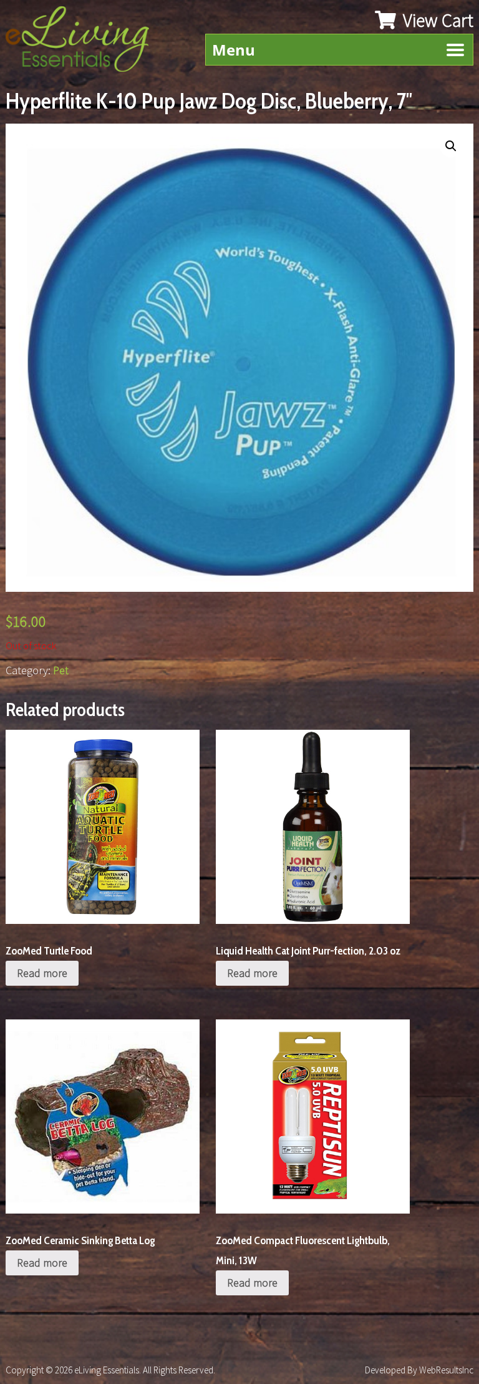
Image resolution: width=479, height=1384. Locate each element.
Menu (233, 49)
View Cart (436, 20)
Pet (61, 670)
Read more (42, 973)
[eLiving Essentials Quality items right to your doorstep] (84, 42)
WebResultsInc (446, 1370)
